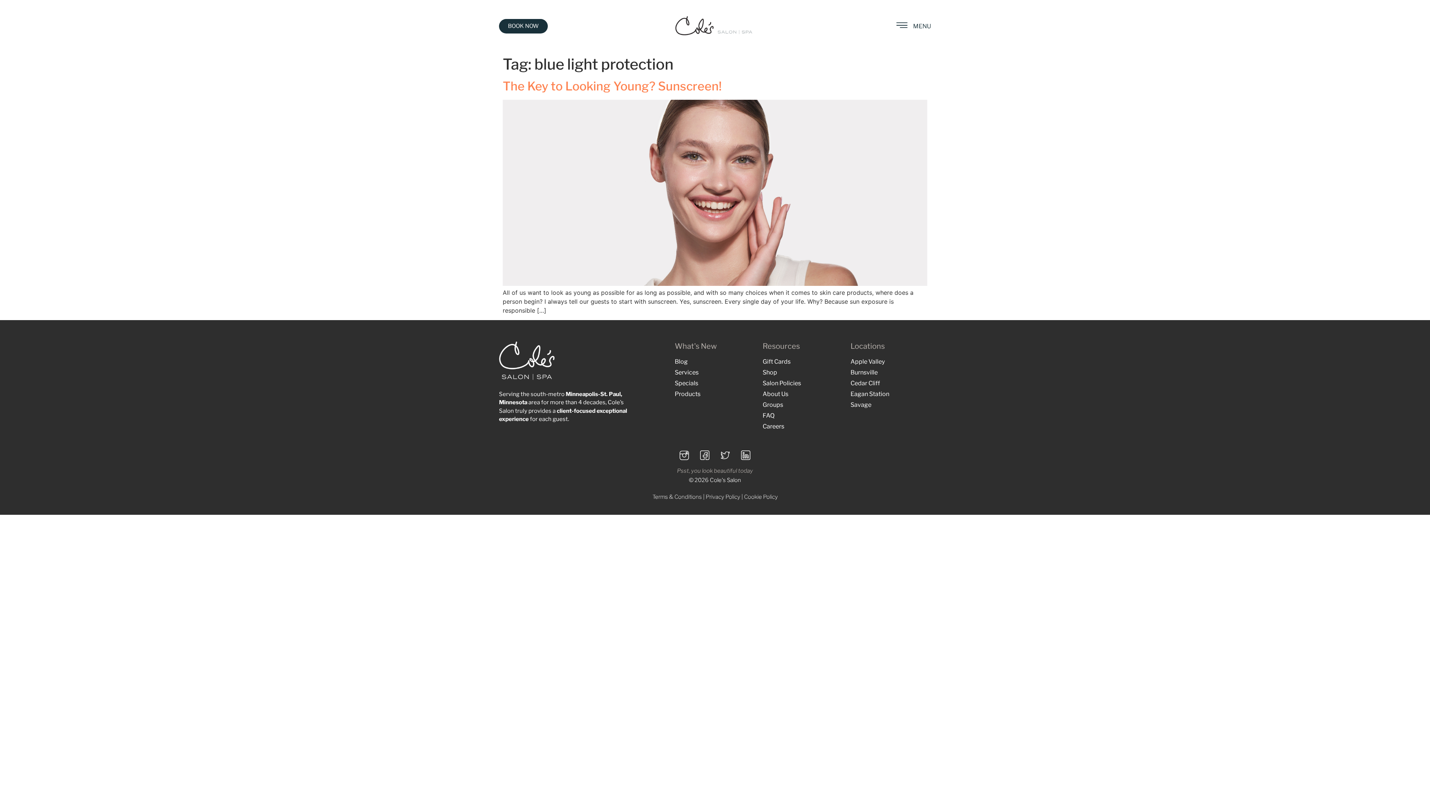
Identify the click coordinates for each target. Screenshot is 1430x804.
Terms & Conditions (677, 497)
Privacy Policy (723, 497)
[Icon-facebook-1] (705, 455)
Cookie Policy (761, 497)
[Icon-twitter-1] (725, 455)
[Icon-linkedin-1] (746, 455)
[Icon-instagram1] (684, 455)
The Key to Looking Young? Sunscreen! (612, 86)
